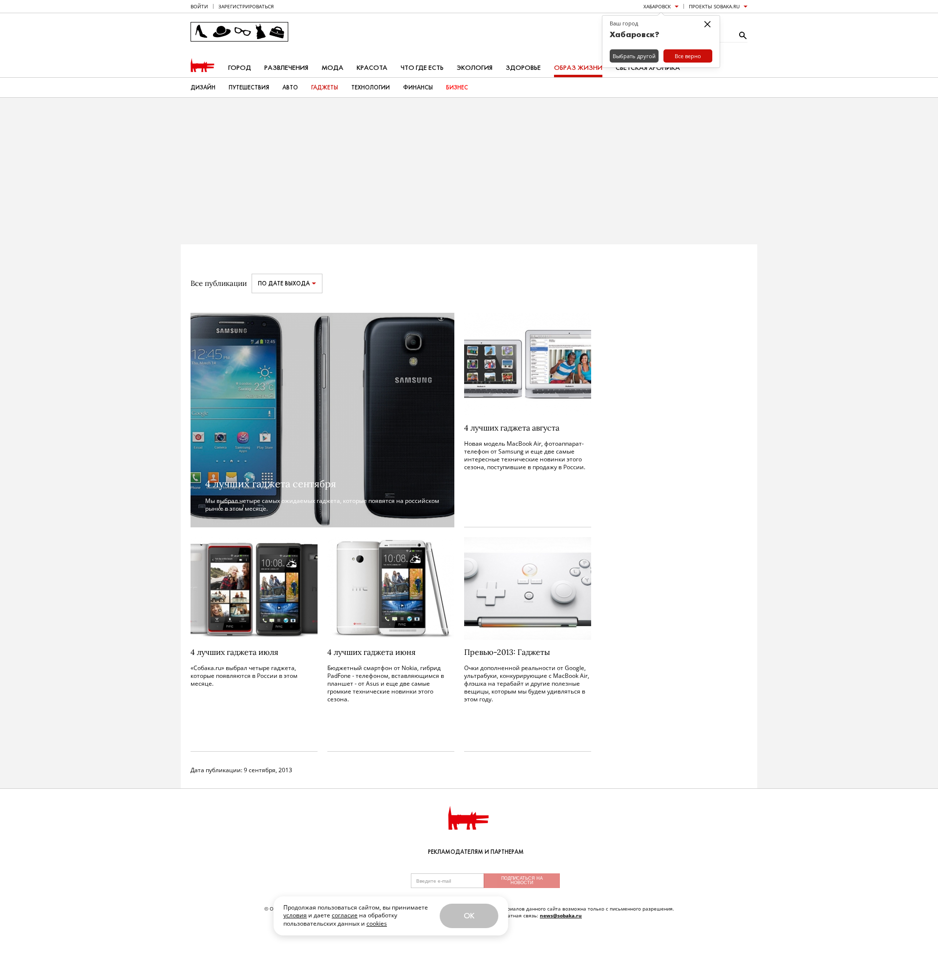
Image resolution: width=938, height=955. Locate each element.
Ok (469, 915)
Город (239, 68)
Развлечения (286, 68)
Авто (290, 87)
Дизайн (203, 87)
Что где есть (422, 68)
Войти (199, 6)
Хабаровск (657, 6)
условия (295, 915)
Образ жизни (578, 68)
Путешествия (249, 87)
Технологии (370, 87)
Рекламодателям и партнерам (476, 851)
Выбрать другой (634, 56)
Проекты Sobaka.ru (714, 6)
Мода (332, 68)
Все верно (688, 56)
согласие (345, 915)
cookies (376, 923)
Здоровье (523, 68)
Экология (474, 68)
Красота (372, 68)
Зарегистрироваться (246, 6)
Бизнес (457, 87)
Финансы (418, 87)
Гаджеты (324, 87)
